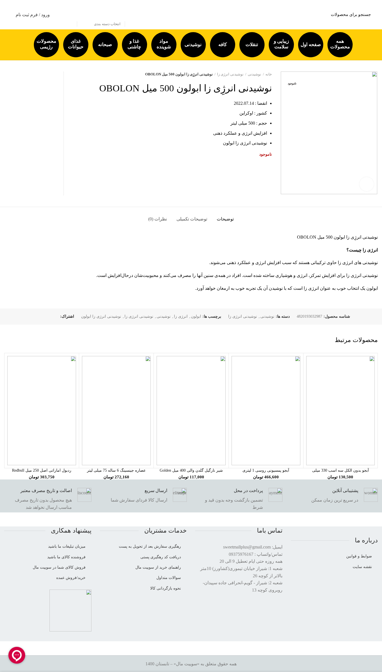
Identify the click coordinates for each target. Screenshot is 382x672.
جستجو (69, 14)
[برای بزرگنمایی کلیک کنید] (367, 184)
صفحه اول (311, 44)
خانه (268, 74)
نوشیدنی (193, 44)
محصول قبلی (82, 74)
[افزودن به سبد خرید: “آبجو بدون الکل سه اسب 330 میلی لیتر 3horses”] (310, 365)
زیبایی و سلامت (281, 44)
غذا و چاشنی (134, 44)
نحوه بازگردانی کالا (165, 588)
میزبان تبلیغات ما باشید (67, 546)
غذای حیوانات (76, 44)
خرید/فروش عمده (71, 578)
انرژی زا (181, 316)
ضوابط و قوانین (359, 556)
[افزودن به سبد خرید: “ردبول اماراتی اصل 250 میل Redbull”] (11, 365)
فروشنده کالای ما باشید (66, 557)
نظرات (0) (157, 219)
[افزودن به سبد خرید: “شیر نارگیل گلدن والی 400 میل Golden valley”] (161, 365)
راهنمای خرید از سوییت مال (158, 567)
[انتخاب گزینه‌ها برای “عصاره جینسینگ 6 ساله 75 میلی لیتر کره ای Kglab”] (86, 365)
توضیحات (225, 219)
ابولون (196, 316)
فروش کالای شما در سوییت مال (59, 567)
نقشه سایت (362, 567)
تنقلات (252, 44)
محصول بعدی (71, 74)
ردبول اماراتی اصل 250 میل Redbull (41, 470)
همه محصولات (340, 44)
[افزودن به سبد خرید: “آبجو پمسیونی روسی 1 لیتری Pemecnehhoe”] (236, 365)
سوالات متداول (168, 578)
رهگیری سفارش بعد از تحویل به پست (150, 546)
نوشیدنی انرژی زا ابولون (101, 316)
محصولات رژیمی (46, 44)
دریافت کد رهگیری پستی (160, 557)
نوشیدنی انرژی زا (230, 74)
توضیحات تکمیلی (191, 219)
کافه (222, 44)
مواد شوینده (164, 44)
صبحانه (105, 44)
